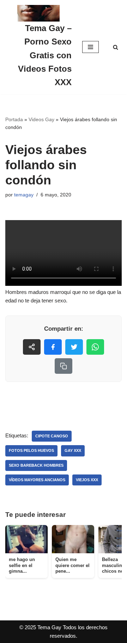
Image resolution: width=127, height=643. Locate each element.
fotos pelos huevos (31, 450)
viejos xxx (87, 480)
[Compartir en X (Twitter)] (74, 347)
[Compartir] (32, 347)
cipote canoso (51, 436)
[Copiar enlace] (63, 366)
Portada (14, 119)
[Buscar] (115, 47)
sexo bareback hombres (36, 465)
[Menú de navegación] (90, 47)
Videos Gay (41, 119)
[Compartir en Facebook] (53, 347)
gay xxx (73, 450)
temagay (24, 194)
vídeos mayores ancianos (37, 480)
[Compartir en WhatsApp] (95, 347)
